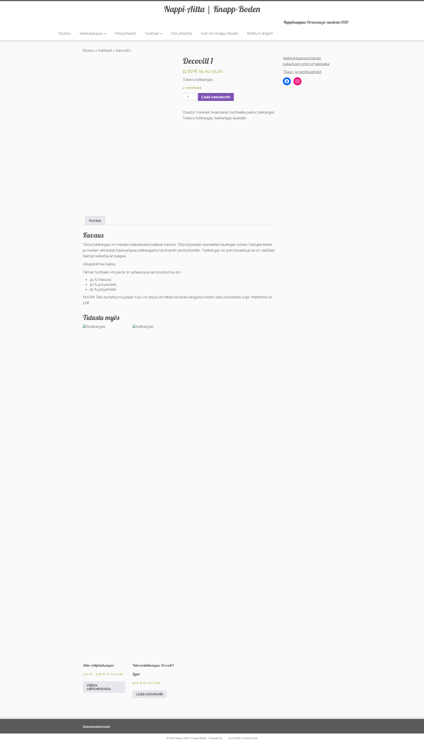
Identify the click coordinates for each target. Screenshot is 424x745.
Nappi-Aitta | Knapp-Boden (212, 9)
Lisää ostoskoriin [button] (149, 694)
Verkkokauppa (92, 33)
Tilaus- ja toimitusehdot (302, 72)
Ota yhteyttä (181, 33)
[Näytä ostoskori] (363, 21)
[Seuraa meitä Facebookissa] (86, 738)
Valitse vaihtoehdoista (98, 687)
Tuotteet (152, 33)
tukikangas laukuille (230, 118)
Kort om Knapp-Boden (219, 33)
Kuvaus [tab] (95, 220)
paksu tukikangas (260, 112)
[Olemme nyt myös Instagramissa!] (92, 738)
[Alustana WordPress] (224, 737)
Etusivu (65, 33)
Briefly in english (260, 33)
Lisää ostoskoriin (215, 96)
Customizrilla (249, 738)
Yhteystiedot (125, 33)
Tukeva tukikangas (198, 118)
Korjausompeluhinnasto (96, 726)
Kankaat (105, 50)
